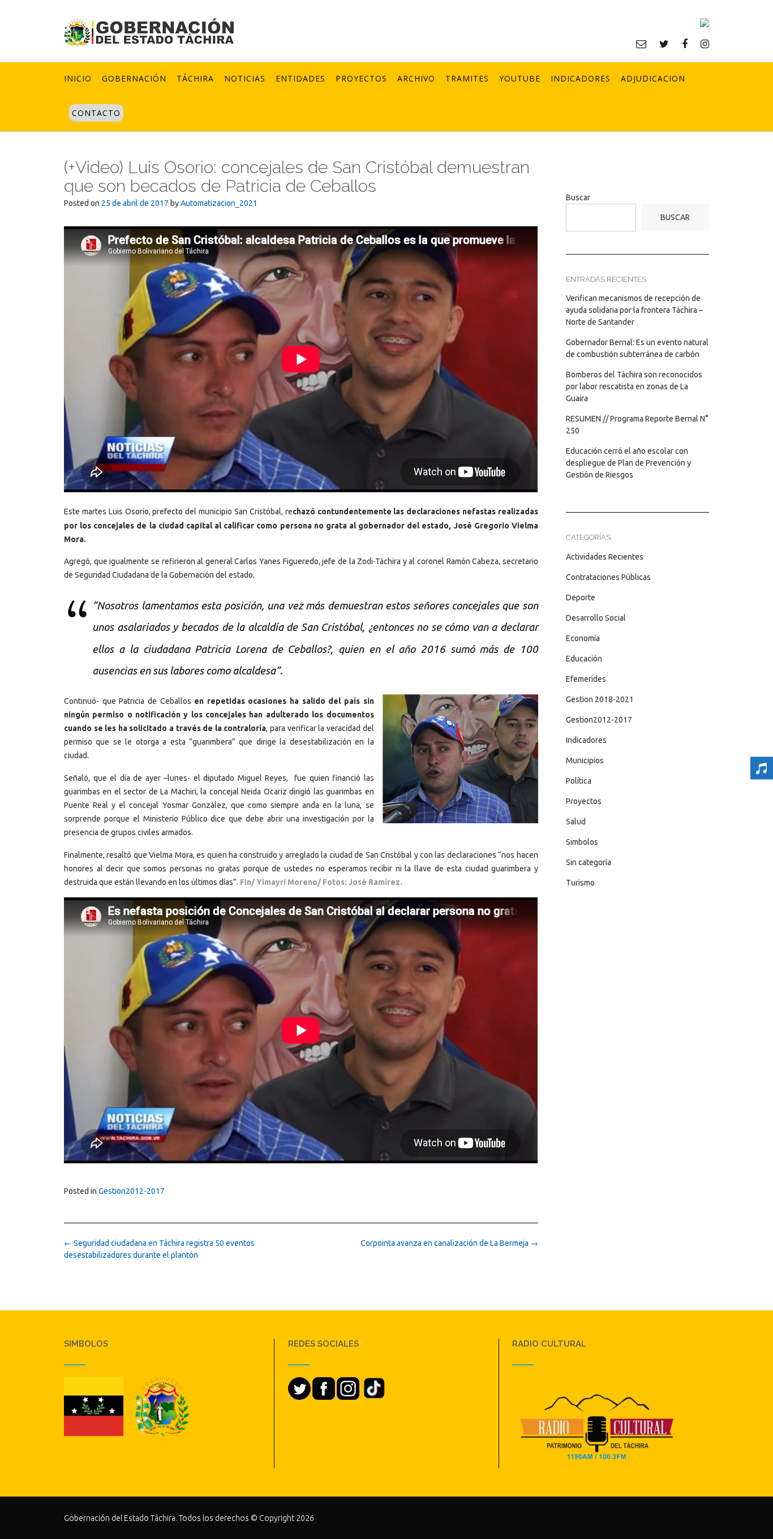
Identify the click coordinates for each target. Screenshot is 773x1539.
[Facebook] (685, 43)
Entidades (300, 78)
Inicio (78, 78)
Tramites (467, 78)
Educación (584, 658)
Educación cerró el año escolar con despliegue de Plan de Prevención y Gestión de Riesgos (628, 462)
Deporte (580, 597)
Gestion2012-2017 (131, 1191)
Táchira (195, 78)
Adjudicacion (653, 78)
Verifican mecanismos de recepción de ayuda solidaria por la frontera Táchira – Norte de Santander (634, 310)
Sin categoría (588, 862)
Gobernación (134, 78)
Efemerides (586, 678)
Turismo (580, 882)
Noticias (244, 78)
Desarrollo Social (596, 617)
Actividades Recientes (604, 556)
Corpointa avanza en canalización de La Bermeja (449, 1243)
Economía (583, 638)
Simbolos (582, 841)
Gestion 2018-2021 (600, 699)
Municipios (585, 760)
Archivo (416, 78)
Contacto (96, 113)
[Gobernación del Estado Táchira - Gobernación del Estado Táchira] (149, 32)
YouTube (519, 78)
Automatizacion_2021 (219, 203)
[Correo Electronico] (641, 43)
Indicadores (581, 78)
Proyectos (361, 78)
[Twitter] (664, 43)
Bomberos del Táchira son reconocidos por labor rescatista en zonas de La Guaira (634, 386)
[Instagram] (705, 43)
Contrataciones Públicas (608, 577)
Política (578, 780)
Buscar (578, 197)
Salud (576, 821)
